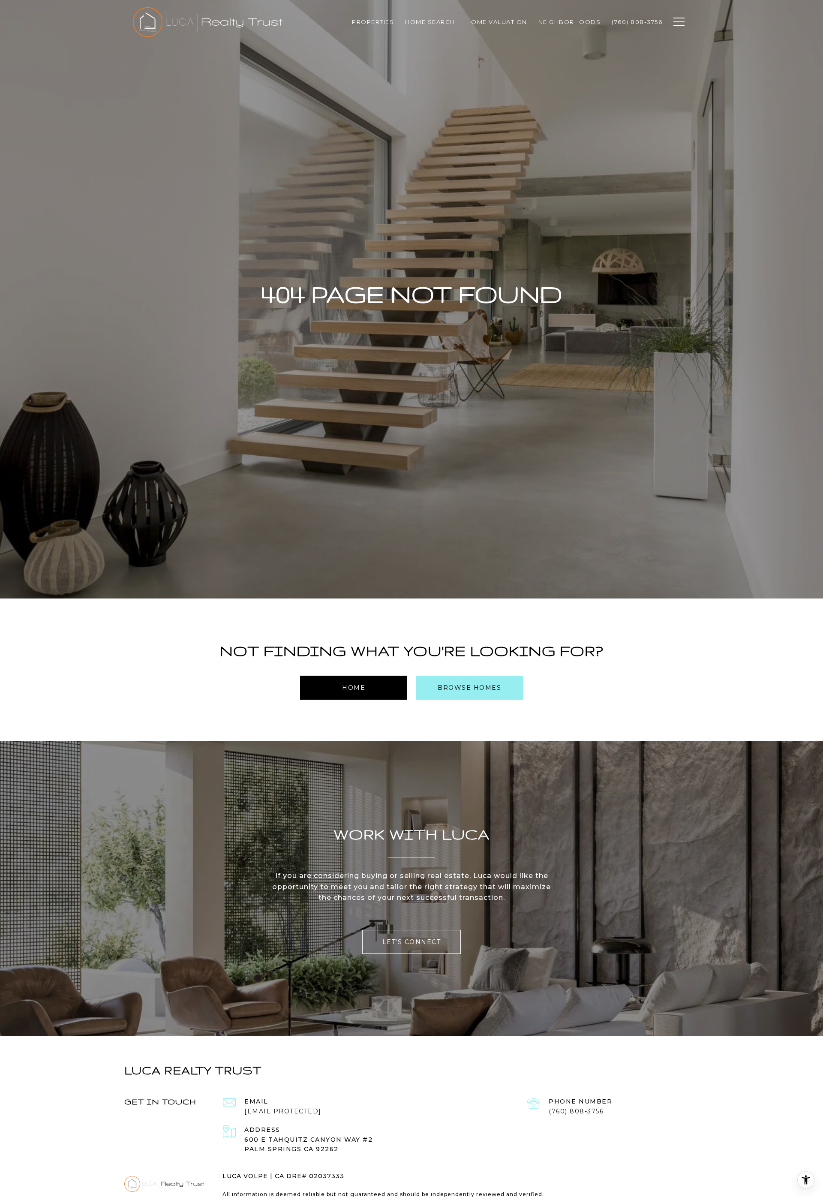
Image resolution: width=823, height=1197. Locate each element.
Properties (373, 21)
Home (353, 688)
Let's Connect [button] (411, 942)
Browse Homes (469, 688)
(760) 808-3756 (576, 1111)
